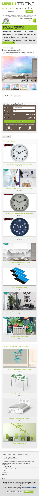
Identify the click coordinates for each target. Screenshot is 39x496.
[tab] (7, 96)
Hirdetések (31, 487)
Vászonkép (6, 40)
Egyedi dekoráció (27, 15)
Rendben (28, 492)
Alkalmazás (13, 15)
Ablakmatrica (16, 40)
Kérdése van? (9, 129)
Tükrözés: (7, 114)
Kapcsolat (14, 16)
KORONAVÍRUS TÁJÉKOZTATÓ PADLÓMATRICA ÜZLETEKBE (14, 28)
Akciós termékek (8, 43)
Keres (29, 11)
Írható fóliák (15, 37)
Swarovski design (28, 40)
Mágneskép (19, 34)
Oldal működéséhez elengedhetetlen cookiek (16, 487)
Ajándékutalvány (6, 15)
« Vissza (6, 136)
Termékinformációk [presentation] (8, 96)
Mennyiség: (7, 111)
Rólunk (3, 478)
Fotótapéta (24, 37)
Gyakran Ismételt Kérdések (9, 469)
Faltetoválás (17, 31)
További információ (14, 492)
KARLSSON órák (28, 31)
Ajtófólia (27, 34)
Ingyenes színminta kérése (26, 16)
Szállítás (19, 129)
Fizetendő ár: (8, 117)
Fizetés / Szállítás (6, 471)
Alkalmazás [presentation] (17, 96)
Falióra (33, 34)
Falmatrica (6, 37)
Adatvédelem (5, 472)
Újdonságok (7, 31)
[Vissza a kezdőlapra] (19, 8)
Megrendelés (19, 15)
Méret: (6, 107)
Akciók (18, 16)
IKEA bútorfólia (8, 34)
